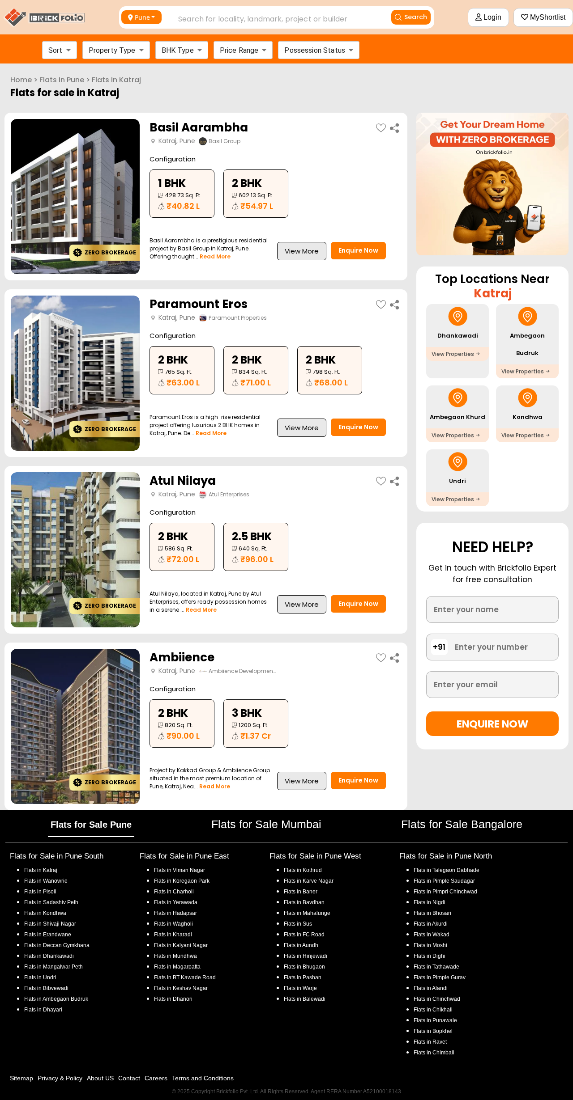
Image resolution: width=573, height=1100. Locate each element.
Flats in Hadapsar (175, 913)
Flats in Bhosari (432, 913)
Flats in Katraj (116, 80)
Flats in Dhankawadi (49, 956)
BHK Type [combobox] (178, 50)
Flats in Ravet (430, 1042)
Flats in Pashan (302, 977)
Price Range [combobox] (239, 50)
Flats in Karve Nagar (309, 881)
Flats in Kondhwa (45, 913)
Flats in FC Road (304, 934)
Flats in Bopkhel (433, 1031)
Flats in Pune (61, 80)
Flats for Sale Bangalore (461, 824)
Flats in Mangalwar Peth (53, 967)
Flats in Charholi (174, 891)
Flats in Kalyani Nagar (181, 945)
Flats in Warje (300, 988)
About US (100, 1078)
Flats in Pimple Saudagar (444, 881)
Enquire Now (358, 250)
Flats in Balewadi (304, 999)
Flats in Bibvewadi (46, 988)
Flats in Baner (300, 891)
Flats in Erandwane (47, 934)
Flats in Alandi (431, 988)
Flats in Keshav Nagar (181, 988)
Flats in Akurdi (431, 924)
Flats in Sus (298, 924)
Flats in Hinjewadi (305, 956)
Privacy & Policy (60, 1078)
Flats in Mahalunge (307, 913)
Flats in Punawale (435, 1020)
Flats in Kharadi (173, 934)
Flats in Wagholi (173, 924)
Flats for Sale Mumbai (266, 824)
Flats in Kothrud (303, 870)
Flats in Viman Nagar (179, 870)
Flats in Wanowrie (46, 881)
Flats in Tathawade (436, 967)
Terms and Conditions (203, 1078)
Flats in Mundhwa (175, 956)
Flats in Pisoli (40, 891)
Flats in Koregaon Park (182, 881)
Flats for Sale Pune (91, 824)
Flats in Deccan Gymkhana (57, 945)
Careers (156, 1078)
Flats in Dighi (429, 956)
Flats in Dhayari (43, 1010)
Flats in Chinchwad (437, 999)
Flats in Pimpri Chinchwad (445, 891)
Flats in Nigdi (429, 902)
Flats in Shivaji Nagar (50, 924)
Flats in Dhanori (173, 999)
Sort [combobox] (55, 50)
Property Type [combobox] (112, 50)
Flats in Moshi (430, 945)
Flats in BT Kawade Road (185, 977)
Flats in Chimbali (434, 1052)
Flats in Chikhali (433, 1010)
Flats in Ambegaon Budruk (56, 999)
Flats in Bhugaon (304, 967)
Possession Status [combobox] (314, 50)
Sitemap (21, 1078)
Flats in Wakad (431, 934)
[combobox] (271, 16)
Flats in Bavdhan (304, 902)
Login (491, 17)
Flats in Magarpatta (177, 967)
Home (21, 80)
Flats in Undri (40, 977)
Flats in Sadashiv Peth (51, 902)
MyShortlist (546, 17)
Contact (129, 1078)
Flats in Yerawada (175, 902)
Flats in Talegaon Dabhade (446, 870)
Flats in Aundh (301, 945)
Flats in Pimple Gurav (440, 977)
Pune (142, 17)
